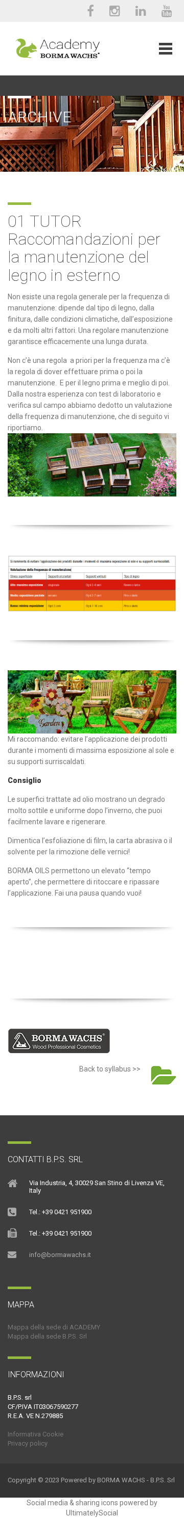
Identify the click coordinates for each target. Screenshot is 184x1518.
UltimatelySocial (92, 1513)
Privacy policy (28, 1443)
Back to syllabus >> (109, 1069)
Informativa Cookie (35, 1434)
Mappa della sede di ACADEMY (54, 1327)
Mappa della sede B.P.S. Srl (47, 1336)
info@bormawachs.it (60, 1255)
